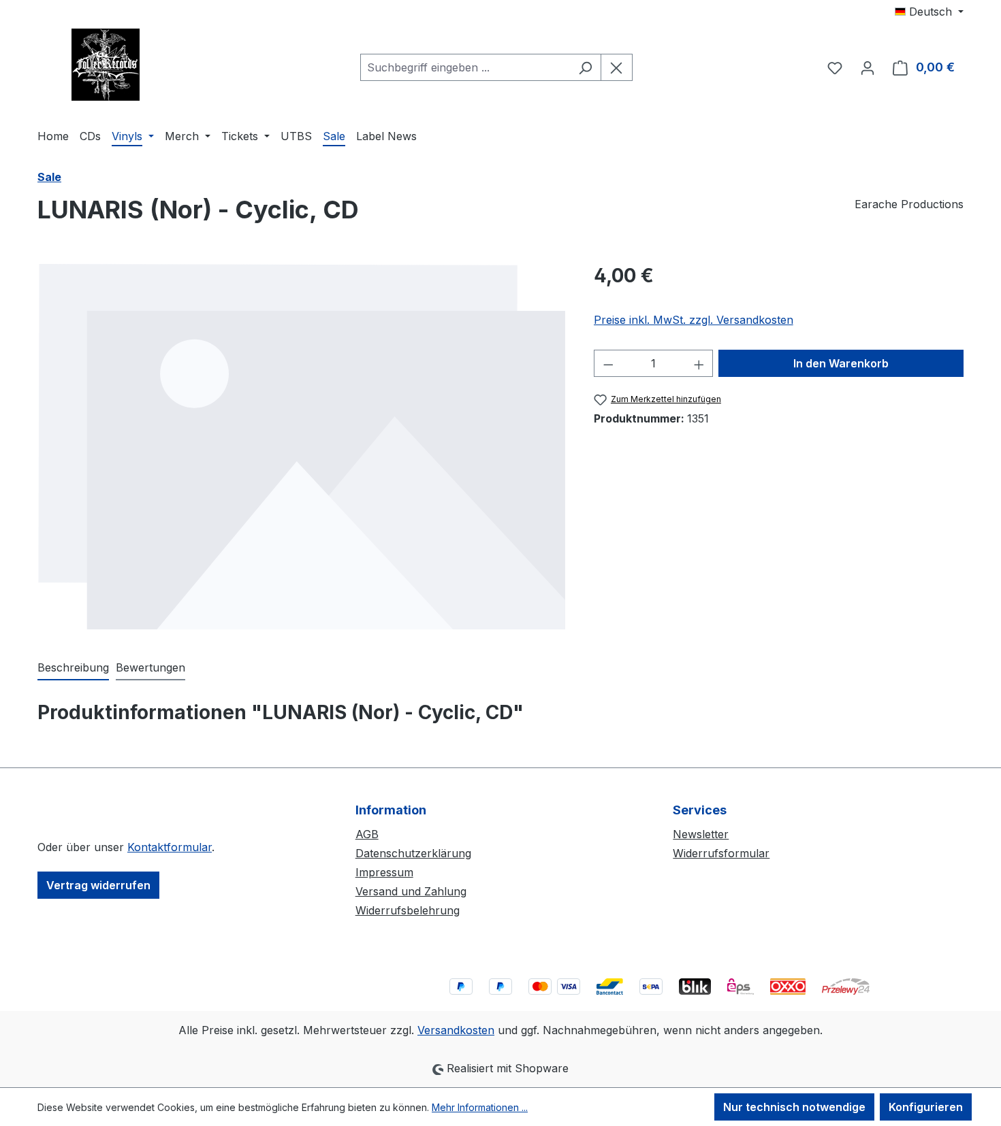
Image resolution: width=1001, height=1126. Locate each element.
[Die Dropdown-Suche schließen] (617, 67)
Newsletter (701, 834)
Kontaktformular (169, 847)
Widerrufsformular (721, 853)
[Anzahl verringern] (608, 363)
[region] (302, 446)
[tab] (73, 668)
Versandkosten (455, 1030)
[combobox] (465, 67)
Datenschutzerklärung (413, 853)
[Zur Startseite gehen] (105, 65)
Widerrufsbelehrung (407, 910)
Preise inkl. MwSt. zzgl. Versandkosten (693, 320)
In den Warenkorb (841, 363)
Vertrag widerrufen (98, 885)
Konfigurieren (926, 1107)
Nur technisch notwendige (794, 1107)
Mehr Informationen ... (480, 1107)
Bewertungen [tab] (150, 667)
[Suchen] (585, 67)
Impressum (384, 872)
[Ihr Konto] (867, 67)
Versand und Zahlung (410, 891)
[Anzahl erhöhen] (699, 363)
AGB (367, 834)
